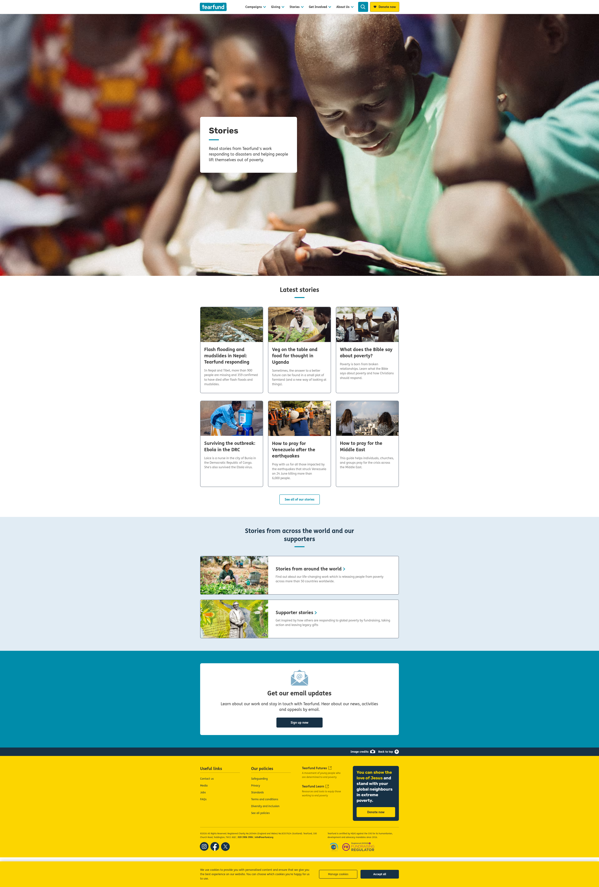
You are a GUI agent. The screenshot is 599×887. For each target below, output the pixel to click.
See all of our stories (299, 499)
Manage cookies (338, 874)
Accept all (379, 874)
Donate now (376, 812)
